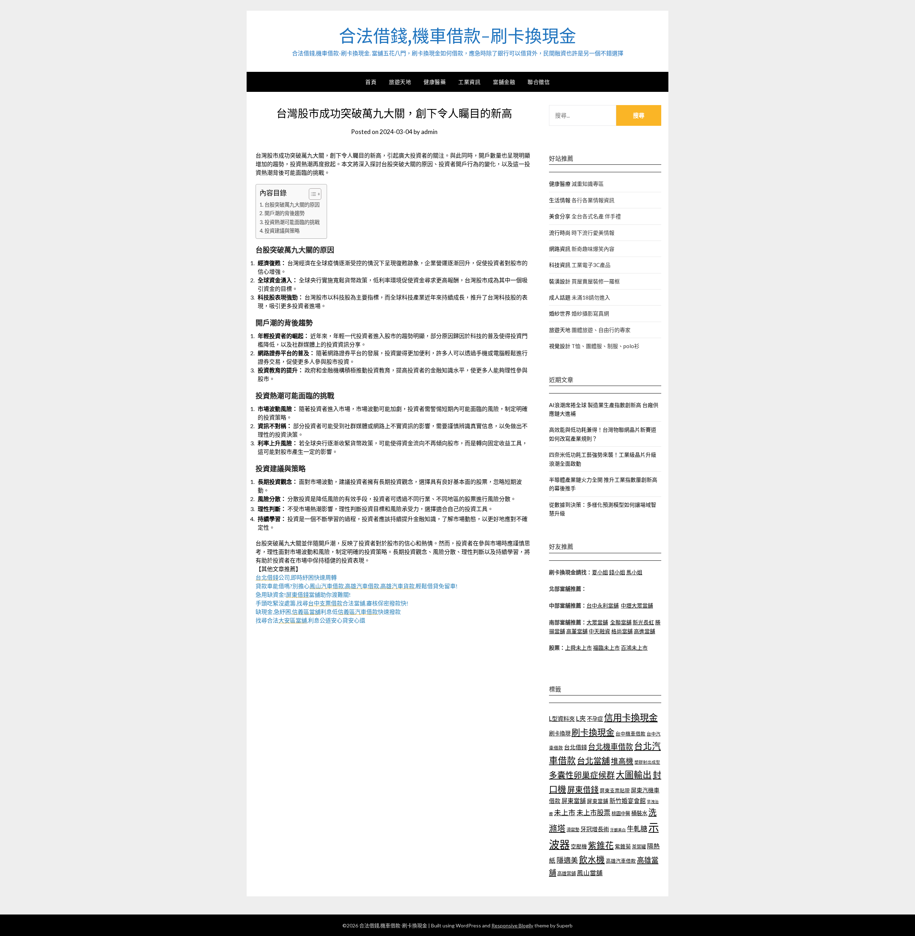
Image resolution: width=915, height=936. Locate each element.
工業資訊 (469, 82)
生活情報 (559, 200)
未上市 (564, 812)
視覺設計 (559, 346)
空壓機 (579, 846)
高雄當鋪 (566, 873)
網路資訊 (559, 249)
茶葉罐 (639, 847)
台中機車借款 (630, 734)
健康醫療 (559, 183)
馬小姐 (634, 572)
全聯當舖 (621, 622)
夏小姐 (600, 572)
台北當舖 (593, 761)
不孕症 (595, 718)
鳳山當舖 (590, 873)
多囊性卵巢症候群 (582, 775)
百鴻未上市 (634, 647)
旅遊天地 (400, 82)
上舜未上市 (578, 647)
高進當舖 (644, 631)
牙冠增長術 (594, 829)
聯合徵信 (539, 82)
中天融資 (599, 631)
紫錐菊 (623, 846)
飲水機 (592, 860)
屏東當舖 (574, 800)
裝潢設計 (559, 281)
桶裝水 (639, 813)
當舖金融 (504, 82)
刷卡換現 (559, 733)
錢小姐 (617, 572)
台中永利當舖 (603, 605)
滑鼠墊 (573, 829)
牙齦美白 (618, 829)
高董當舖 (577, 631)
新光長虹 (643, 622)
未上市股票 (593, 812)
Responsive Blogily (512, 925)
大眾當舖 (597, 622)
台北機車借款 (610, 746)
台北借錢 (575, 747)
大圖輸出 (634, 774)
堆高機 (622, 761)
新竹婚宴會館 (627, 800)
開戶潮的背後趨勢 (284, 213)
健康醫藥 (435, 82)
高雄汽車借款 (621, 861)
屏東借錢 (583, 789)
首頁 (370, 82)
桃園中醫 (621, 813)
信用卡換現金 (631, 717)
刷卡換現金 (593, 732)
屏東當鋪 (597, 801)
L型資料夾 (562, 718)
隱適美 (567, 860)
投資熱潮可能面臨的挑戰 (292, 222)
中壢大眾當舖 (637, 605)
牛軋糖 (637, 828)
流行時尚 (559, 232)
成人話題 (559, 297)
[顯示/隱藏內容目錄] (311, 194)
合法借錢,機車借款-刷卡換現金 (457, 36)
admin (429, 131)
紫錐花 (601, 845)
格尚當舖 (622, 631)
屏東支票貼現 (615, 790)
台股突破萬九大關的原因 (292, 205)
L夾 (581, 718)
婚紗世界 (559, 313)
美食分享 (559, 216)
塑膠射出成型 (647, 762)
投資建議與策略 (282, 231)
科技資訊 (559, 265)
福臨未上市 (606, 647)
